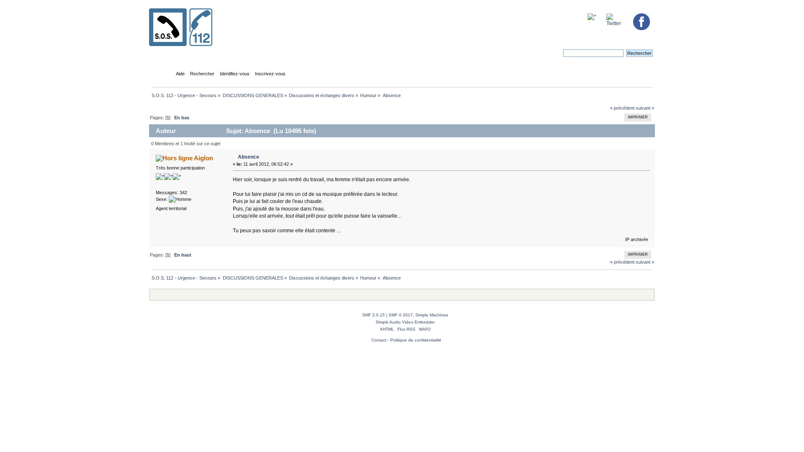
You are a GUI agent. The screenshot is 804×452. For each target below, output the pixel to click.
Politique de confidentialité (415, 340)
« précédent (622, 107)
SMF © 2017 (401, 315)
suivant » (645, 107)
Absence (248, 157)
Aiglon (203, 158)
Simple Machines (431, 315)
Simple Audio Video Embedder (405, 322)
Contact (379, 340)
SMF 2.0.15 (373, 315)
